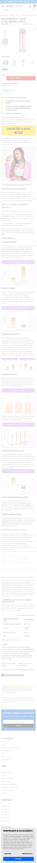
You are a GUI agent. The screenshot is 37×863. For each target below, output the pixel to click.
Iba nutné (7, 854)
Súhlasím (18, 859)
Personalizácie (27, 854)
